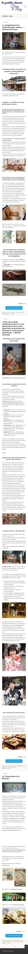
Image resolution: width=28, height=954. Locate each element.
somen (11, 941)
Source (3, 452)
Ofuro (20, 312)
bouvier (13, 940)
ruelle (22, 312)
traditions (14, 767)
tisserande (23, 941)
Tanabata (15, 941)
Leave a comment (10, 314)
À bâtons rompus (6, 312)
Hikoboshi (18, 940)
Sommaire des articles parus (14, 308)
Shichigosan (4, 767)
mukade (16, 312)
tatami (3, 314)
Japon (13, 312)
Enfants (13, 765)
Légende (4, 941)
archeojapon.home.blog (16, 889)
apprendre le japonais (19, 904)
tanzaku (18, 941)
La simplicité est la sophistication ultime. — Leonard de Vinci (13, 27)
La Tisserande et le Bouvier (10, 777)
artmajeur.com (5, 865)
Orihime (7, 941)
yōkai (5, 264)
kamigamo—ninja (22, 765)
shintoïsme (9, 767)
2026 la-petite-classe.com (8, 951)
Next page (26, 946)
